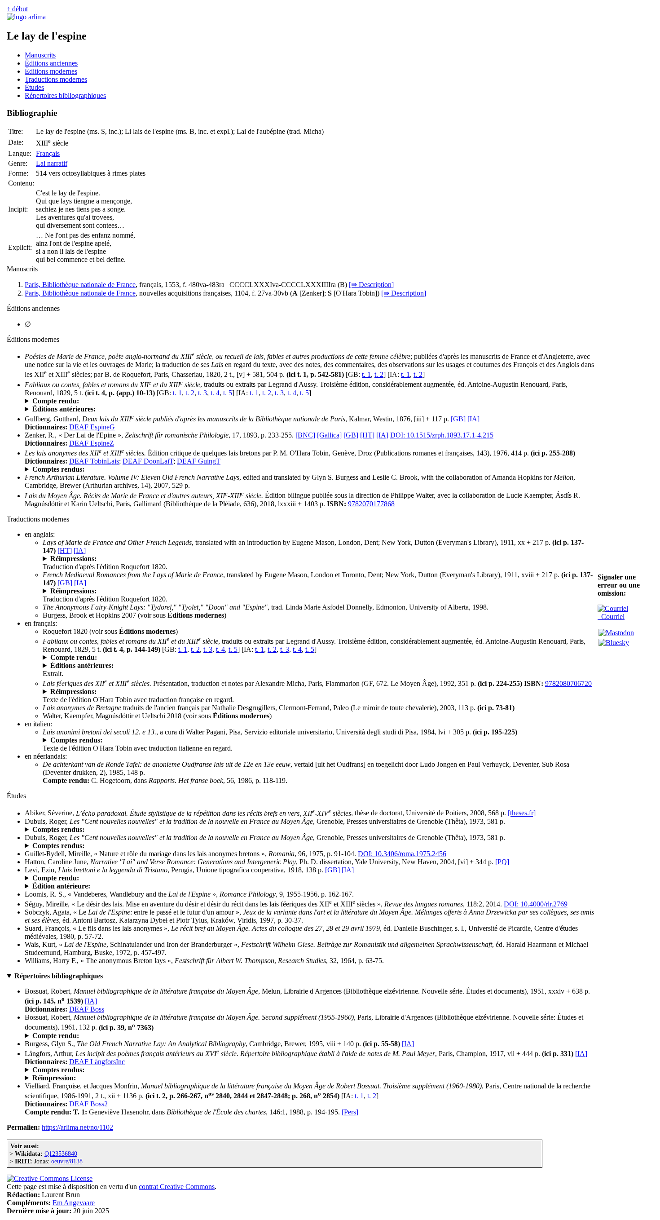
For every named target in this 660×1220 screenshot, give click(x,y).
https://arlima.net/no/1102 (77, 1127)
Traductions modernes (56, 79)
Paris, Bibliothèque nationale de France (80, 284)
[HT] (367, 435)
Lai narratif (51, 163)
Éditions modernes (51, 71)
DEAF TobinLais (94, 461)
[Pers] (350, 1112)
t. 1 (366, 374)
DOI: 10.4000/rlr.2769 (536, 904)
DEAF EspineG (92, 427)
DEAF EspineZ (91, 443)
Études (34, 87)
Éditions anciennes (51, 63)
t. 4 (215, 393)
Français (48, 153)
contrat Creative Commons (177, 1186)
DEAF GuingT (198, 461)
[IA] (473, 419)
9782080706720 (568, 683)
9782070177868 (371, 504)
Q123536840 (60, 1153)
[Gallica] (329, 435)
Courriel (611, 616)
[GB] (458, 419)
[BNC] (305, 435)
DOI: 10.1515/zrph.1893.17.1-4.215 (441, 435)
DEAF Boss (86, 1009)
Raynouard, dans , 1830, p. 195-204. (127, 401)
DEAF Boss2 (88, 1104)
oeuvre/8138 (67, 1161)
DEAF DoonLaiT (148, 461)
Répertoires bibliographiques (65, 95)
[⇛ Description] (371, 284)
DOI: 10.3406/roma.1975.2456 (402, 854)
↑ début (17, 9)
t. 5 (227, 393)
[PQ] (502, 862)
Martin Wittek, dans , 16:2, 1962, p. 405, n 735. (120, 1036)
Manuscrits (40, 55)
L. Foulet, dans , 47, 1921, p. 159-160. (129, 878)
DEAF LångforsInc (97, 1061)
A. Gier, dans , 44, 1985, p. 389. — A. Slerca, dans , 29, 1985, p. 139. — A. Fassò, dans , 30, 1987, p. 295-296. (287, 740)
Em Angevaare (74, 1203)
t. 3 (202, 393)
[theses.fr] (522, 813)
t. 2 (378, 374)
